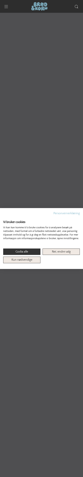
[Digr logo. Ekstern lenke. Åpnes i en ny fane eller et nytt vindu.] (6, 218)
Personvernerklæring (66, 213)
